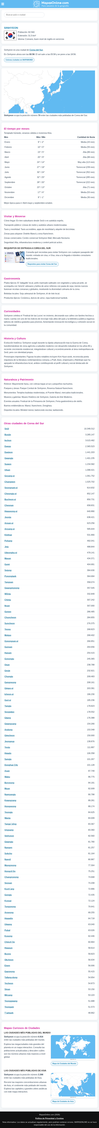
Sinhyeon (9, 836)
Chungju (9, 676)
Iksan (7, 606)
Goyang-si (10, 476)
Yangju (8, 706)
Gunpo (8, 612)
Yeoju (7, 747)
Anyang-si (10, 529)
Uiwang (8, 924)
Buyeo (8, 954)
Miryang (8, 995)
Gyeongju (9, 659)
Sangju (8, 759)
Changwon (10, 482)
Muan (7, 788)
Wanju (8, 818)
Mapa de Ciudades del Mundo (64, 1063)
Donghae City (11, 765)
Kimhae (8, 535)
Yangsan (9, 582)
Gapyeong (10, 971)
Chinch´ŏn (10, 942)
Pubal (7, 930)
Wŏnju (8, 594)
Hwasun (9, 948)
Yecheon (9, 983)
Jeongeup (9, 741)
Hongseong (10, 806)
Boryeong (9, 783)
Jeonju (8, 517)
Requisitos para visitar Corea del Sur (42, 264)
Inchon (8, 440)
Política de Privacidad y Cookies (49, 1118)
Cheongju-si (10, 494)
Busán (8, 435)
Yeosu (8, 629)
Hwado (8, 753)
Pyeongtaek (10, 576)
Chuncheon (10, 617)
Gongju (8, 895)
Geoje (7, 671)
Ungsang (9, 830)
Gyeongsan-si (11, 641)
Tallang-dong (11, 977)
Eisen (7, 966)
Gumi (7, 564)
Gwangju (9, 458)
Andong (9, 730)
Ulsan (7, 470)
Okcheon (9, 960)
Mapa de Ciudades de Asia (63, 1101)
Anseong (9, 912)
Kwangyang (10, 800)
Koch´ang (9, 889)
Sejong (8, 570)
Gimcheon (10, 735)
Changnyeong (12, 877)
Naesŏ (8, 859)
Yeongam (9, 1007)
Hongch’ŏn (10, 871)
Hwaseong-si (11, 511)
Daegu (8, 446)
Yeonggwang (11, 1001)
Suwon (8, 464)
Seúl (7, 429)
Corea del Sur (36, 50)
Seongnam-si (11, 488)
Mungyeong (10, 865)
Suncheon (10, 623)
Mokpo (8, 635)
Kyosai (8, 901)
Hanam (8, 653)
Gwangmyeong (12, 588)
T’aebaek (9, 1013)
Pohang (8, 541)
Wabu (7, 777)
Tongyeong (10, 906)
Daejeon (9, 452)
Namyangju (10, 794)
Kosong (8, 936)
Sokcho (8, 853)
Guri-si (8, 700)
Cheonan (9, 505)
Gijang (8, 718)
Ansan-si (9, 523)
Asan (7, 771)
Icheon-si (9, 694)
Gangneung (10, 682)
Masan (8, 558)
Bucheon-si (10, 499)
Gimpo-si (9, 688)
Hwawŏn (9, 918)
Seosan (8, 883)
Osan (7, 665)
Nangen (8, 847)
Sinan (7, 989)
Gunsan (8, 647)
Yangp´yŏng (10, 824)
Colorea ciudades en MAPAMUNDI (19, 60)
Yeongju (9, 812)
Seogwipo (9, 712)
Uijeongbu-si (11, 553)
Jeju (7, 547)
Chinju (8, 600)
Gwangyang (10, 724)
